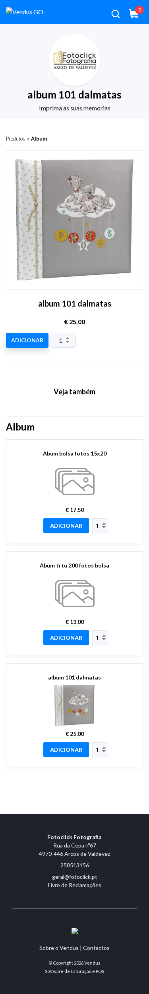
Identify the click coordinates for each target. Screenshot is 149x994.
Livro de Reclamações (74, 885)
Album (39, 138)
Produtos (15, 138)
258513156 (74, 865)
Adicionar (27, 340)
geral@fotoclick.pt (74, 876)
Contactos (96, 947)
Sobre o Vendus (59, 947)
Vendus (92, 962)
